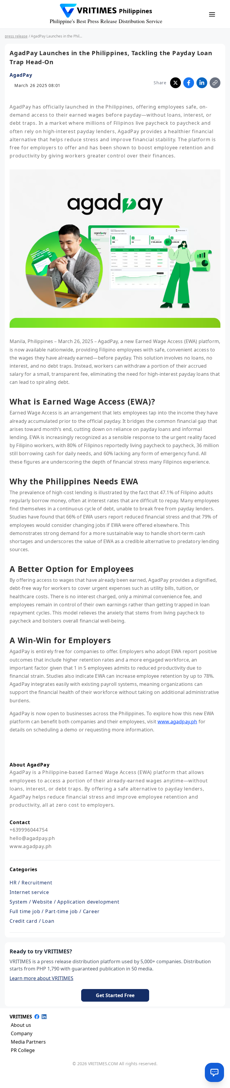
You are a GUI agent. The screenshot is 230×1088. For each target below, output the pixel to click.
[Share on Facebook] (188, 82)
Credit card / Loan (32, 921)
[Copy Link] (215, 82)
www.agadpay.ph (177, 721)
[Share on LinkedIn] (201, 82)
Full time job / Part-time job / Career (54, 911)
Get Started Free (115, 995)
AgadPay (21, 75)
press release (16, 36)
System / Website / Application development (64, 901)
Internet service (29, 892)
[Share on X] (175, 82)
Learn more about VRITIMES (41, 978)
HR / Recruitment (31, 882)
